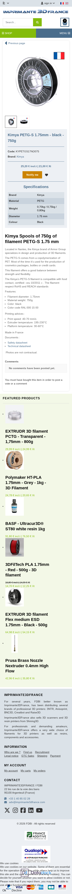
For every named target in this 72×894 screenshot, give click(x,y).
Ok (4, 890)
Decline (17, 890)
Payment (55, 755)
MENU (64, 33)
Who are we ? (12, 752)
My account (11, 770)
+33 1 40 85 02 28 (18, 798)
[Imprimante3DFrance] (36, 12)
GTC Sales (27, 755)
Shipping (42, 755)
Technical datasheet (19, 346)
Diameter (14, 216)
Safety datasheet (17, 342)
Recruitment (42, 752)
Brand (12, 194)
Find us (27, 752)
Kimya (20, 156)
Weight (13, 208)
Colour (13, 221)
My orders (39, 770)
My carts (26, 770)
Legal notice (11, 755)
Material (14, 200)
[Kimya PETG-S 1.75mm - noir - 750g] (36, 80)
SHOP (8, 33)
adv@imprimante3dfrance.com (26, 802)
